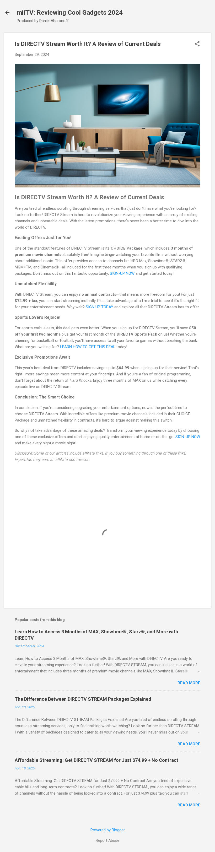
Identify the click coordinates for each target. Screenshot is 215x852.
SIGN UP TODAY (99, 307)
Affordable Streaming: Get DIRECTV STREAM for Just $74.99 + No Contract (96, 760)
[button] (197, 44)
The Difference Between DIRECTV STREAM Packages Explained (83, 699)
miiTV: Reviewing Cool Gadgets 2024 (70, 12)
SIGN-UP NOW (122, 273)
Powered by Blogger (107, 830)
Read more (189, 683)
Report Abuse (107, 840)
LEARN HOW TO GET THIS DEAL (87, 346)
